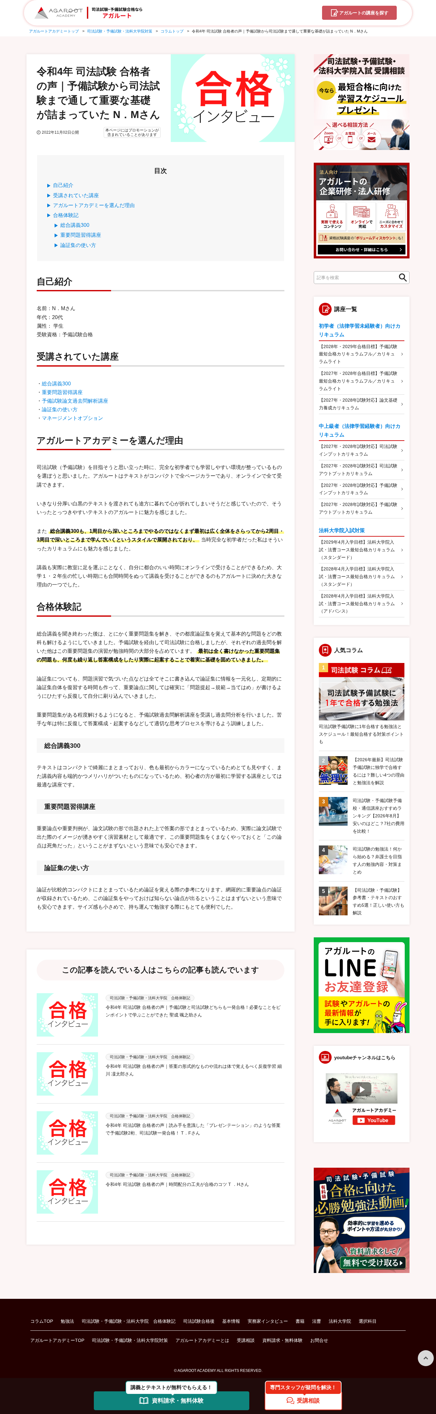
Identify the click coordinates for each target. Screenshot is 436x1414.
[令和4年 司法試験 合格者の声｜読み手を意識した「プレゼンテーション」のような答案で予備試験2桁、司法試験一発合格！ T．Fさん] (67, 1133)
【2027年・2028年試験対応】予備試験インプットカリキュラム (358, 489)
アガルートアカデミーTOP (57, 1340)
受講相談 (246, 1340)
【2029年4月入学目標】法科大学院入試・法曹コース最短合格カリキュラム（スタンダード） (357, 550)
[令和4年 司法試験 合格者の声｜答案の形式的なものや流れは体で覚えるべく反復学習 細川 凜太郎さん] (67, 1074)
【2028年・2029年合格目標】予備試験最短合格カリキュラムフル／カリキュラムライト (358, 354)
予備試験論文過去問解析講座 (75, 401)
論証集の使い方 (78, 245)
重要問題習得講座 (80, 235)
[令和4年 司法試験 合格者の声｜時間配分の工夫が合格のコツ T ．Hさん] (67, 1192)
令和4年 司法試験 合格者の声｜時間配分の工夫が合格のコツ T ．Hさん (177, 1184)
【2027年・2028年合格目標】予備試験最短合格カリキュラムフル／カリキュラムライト (358, 381)
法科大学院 (340, 1321)
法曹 (316, 1321)
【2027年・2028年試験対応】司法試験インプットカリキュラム (358, 450)
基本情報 (231, 1321)
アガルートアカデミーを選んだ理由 (94, 205)
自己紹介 (63, 185)
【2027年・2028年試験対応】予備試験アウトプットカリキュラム (358, 508)
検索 (401, 278)
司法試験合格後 (198, 1321)
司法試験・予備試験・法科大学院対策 (130, 1340)
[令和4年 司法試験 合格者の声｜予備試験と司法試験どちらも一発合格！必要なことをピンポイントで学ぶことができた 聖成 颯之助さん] (67, 1015)
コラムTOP (41, 1321)
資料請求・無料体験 (282, 1340)
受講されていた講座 (76, 195)
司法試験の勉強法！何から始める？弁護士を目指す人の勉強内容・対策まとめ (377, 860)
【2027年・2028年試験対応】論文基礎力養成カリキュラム (358, 404)
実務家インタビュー (268, 1321)
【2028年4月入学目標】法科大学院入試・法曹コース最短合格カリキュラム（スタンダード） (357, 576)
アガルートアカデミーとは (202, 1340)
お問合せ (319, 1340)
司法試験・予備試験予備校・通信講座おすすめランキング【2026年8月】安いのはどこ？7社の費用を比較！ (378, 815)
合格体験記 (66, 215)
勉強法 (67, 1321)
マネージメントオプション (72, 418)
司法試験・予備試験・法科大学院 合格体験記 (129, 1321)
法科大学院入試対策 (342, 530)
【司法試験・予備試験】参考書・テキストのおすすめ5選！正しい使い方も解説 (378, 901)
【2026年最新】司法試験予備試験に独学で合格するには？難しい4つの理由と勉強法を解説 (378, 771)
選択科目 (368, 1321)
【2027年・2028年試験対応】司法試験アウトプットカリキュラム (358, 469)
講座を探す (363, 12)
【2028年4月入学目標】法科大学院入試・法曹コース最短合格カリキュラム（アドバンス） (357, 603)
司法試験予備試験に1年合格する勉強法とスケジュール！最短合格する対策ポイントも (361, 734)
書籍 (300, 1321)
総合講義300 (74, 225)
